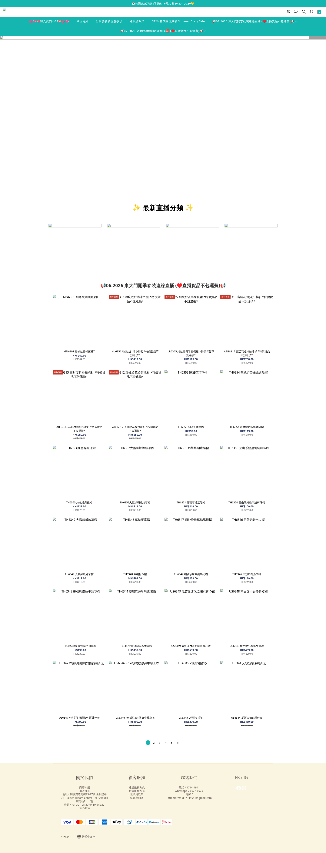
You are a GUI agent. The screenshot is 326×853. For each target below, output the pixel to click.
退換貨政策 (137, 21)
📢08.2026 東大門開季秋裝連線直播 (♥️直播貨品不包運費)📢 (253, 21)
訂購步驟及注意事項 (109, 21)
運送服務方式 (137, 787)
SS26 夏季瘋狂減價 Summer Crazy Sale (178, 21)
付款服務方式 (137, 791)
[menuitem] (148, 742)
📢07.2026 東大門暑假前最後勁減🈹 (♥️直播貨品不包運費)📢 (161, 31)
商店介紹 (82, 21)
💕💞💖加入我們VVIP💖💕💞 (49, 21)
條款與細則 (136, 798)
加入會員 (84, 791)
